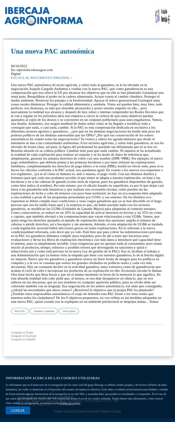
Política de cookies (70, 403)
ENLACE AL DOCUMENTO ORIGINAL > (41, 77)
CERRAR (18, 410)
